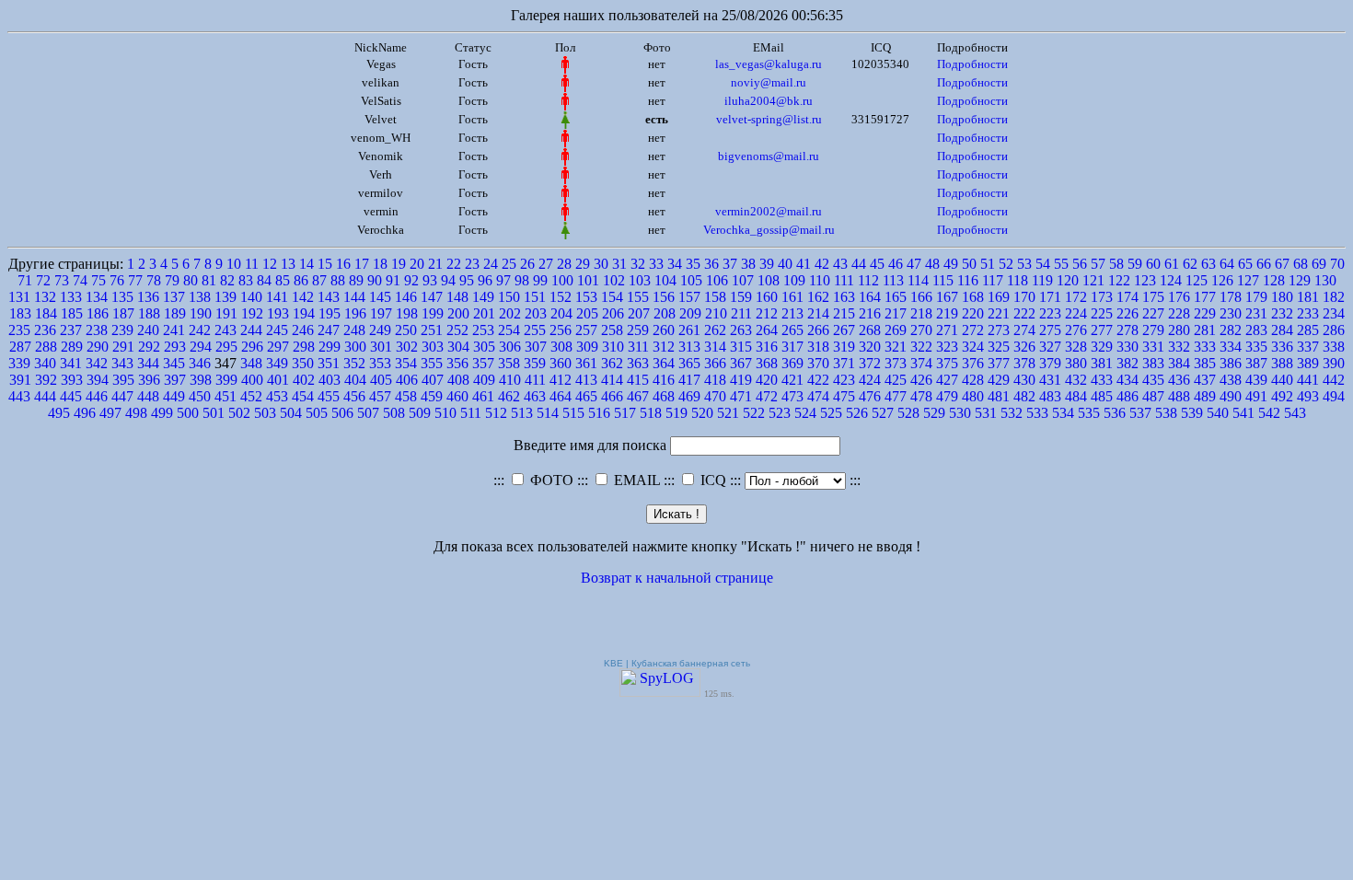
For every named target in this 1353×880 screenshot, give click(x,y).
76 (117, 280)
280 (1179, 330)
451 (225, 396)
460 (457, 396)
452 (251, 396)
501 (213, 413)
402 (304, 380)
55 (1061, 264)
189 (175, 313)
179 (1256, 297)
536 (1115, 413)
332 (1179, 346)
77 (135, 280)
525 (831, 413)
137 (174, 297)
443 (19, 396)
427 (947, 380)
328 (1076, 346)
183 (20, 313)
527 (883, 413)
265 (792, 330)
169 (999, 297)
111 (844, 280)
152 (560, 297)
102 (614, 280)
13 (288, 264)
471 (741, 396)
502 (239, 413)
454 (303, 396)
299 (329, 346)
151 (535, 297)
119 (1042, 280)
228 (1179, 313)
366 (715, 363)
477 (896, 396)
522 (754, 413)
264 (767, 330)
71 (24, 280)
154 (612, 297)
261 (689, 330)
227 (1153, 313)
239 (122, 330)
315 (741, 346)
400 (252, 380)
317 (792, 346)
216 (870, 313)
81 (209, 280)
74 (80, 280)
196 (355, 313)
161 (792, 297)
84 (264, 280)
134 (97, 297)
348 (251, 363)
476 (870, 396)
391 (20, 380)
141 (277, 297)
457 (380, 396)
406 (407, 380)
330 (1127, 346)
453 (277, 396)
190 (201, 313)
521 (728, 413)
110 (819, 280)
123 (1145, 280)
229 (1205, 313)
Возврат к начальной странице (677, 577)
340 (45, 363)
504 (291, 413)
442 (1334, 380)
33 (656, 264)
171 (1050, 297)
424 (870, 380)
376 (973, 363)
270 (921, 330)
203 (536, 313)
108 (768, 280)
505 (317, 413)
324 (973, 346)
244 (251, 330)
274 (1024, 330)
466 (612, 396)
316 (767, 346)
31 (619, 264)
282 (1231, 330)
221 (999, 313)
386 (1231, 363)
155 (638, 297)
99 (540, 280)
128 (1274, 280)
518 (651, 413)
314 (715, 346)
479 (947, 396)
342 (97, 363)
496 (85, 413)
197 (381, 313)
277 (1102, 330)
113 (893, 280)
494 (1334, 396)
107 (743, 280)
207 (639, 313)
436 (1179, 380)
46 (895, 264)
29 (582, 264)
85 (282, 280)
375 (947, 363)
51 (987, 264)
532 (1011, 413)
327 (1050, 346)
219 (947, 313)
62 (1190, 264)
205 (587, 313)
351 (329, 363)
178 (1231, 297)
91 (393, 280)
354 (406, 363)
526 (857, 413)
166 (921, 297)
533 (1037, 413)
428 (973, 380)
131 (19, 297)
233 (1308, 313)
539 (1192, 413)
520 (702, 413)
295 (226, 346)
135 (122, 297)
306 (510, 346)
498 (136, 413)
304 (458, 346)
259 (638, 330)
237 (71, 330)
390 (1334, 363)
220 (973, 313)
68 (1300, 264)
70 (1337, 264)
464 (560, 396)
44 (858, 264)
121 (1093, 280)
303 (433, 346)
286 (1334, 330)
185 (72, 313)
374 (921, 363)
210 (716, 313)
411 (535, 380)
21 (435, 264)
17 (361, 264)
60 (1153, 264)
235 (19, 330)
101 (588, 280)
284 (1282, 330)
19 (398, 264)
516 (599, 413)
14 (306, 264)
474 (818, 396)
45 (877, 264)
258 (612, 330)
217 (896, 313)
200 (458, 313)
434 (1127, 380)
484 (1076, 396)
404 (355, 380)
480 (973, 396)
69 (1319, 264)
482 (1024, 396)
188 (149, 313)
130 (1325, 280)
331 (1153, 346)
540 (1218, 413)
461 (483, 396)
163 (844, 297)
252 (457, 330)
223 (1050, 313)
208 (664, 313)
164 (870, 297)
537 (1140, 413)
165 (896, 297)
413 (586, 380)
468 (664, 396)
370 (818, 363)
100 (562, 280)
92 (411, 280)
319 (844, 346)
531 (986, 413)
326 (1024, 346)
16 (343, 264)
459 (432, 396)
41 (803, 264)
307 (536, 346)
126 (1222, 280)
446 (97, 396)
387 (1256, 363)
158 (715, 297)
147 (432, 297)
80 (190, 280)
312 (664, 346)
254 (509, 330)
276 (1076, 330)
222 (1024, 313)
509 (420, 413)
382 (1127, 363)
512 (496, 413)
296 (252, 346)
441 (1308, 380)
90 (374, 280)
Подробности (972, 64)
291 (123, 346)
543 (1295, 413)
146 (406, 297)
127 (1248, 280)
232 (1282, 313)
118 (1017, 280)
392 (46, 380)
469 (689, 396)
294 (201, 346)
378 (1024, 363)
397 (175, 380)
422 (818, 380)
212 (767, 313)
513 (522, 413)
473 (792, 396)
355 (432, 363)
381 (1102, 363)
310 (613, 346)
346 (200, 363)
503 (265, 413)
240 (148, 330)
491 (1256, 396)
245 (277, 330)
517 (625, 413)
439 (1256, 380)
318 (818, 346)
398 (201, 380)
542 (1269, 413)
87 (319, 280)
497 (110, 413)
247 (329, 330)
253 (483, 330)
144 (354, 297)
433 (1102, 380)
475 (844, 396)
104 (665, 280)
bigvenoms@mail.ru (768, 156)
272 (973, 330)
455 (329, 396)
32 (637, 264)
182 (1334, 297)
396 (149, 380)
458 (406, 396)
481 (999, 396)
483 (1050, 396)
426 (921, 380)
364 (664, 363)
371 (844, 363)
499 (162, 413)
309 (587, 346)
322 (921, 346)
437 (1205, 380)
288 (46, 346)
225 (1102, 313)
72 (43, 280)
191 (226, 313)
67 (1282, 264)
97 (503, 280)
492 (1282, 396)
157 (689, 297)
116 (967, 280)
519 (676, 413)
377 (999, 363)
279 (1153, 330)
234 (1334, 313)
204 (561, 313)
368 (767, 363)
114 (918, 280)
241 (174, 330)
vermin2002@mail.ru (768, 211)
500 (188, 413)
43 (840, 264)
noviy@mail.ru (768, 82)
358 (509, 363)
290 (98, 346)
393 (72, 380)
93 (429, 280)
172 (1076, 297)
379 (1050, 363)
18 (380, 264)
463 (535, 396)
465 (586, 396)
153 (586, 297)
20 (417, 264)
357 (483, 363)
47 (914, 264)
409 (484, 380)
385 (1205, 363)
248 (354, 330)
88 (337, 280)
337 (1308, 346)
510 (445, 413)
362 (612, 363)
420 (767, 380)
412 (560, 380)
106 (717, 280)
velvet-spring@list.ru (769, 119)
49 (950, 264)
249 (380, 330)
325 (999, 346)
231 (1256, 313)
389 (1308, 363)
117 (992, 280)
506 (342, 413)
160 (767, 297)
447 (122, 396)
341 (71, 363)
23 (472, 264)
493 (1308, 396)
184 (46, 313)
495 (59, 413)
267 (844, 330)
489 (1205, 396)
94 (448, 280)
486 (1127, 396)
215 (844, 313)
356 (457, 363)
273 (999, 330)
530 (960, 413)
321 (896, 346)
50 (969, 264)
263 (741, 330)
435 (1153, 380)
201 (484, 313)
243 (225, 330)
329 (1102, 346)
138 (200, 297)
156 (664, 297)
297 (278, 346)
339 (19, 363)
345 (174, 363)
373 (896, 363)
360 (560, 363)
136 (148, 297)
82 (227, 280)
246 (303, 330)
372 (870, 363)
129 (1300, 280)
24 (490, 264)
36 (711, 264)
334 (1231, 346)
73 (61, 280)
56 (1079, 264)
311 (638, 346)
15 (325, 264)
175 (1153, 297)
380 (1076, 363)
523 (780, 413)
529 (934, 413)
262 (715, 330)
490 (1231, 396)
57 (1098, 264)
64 (1227, 264)
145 (380, 297)
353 (380, 363)
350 (303, 363)
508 (394, 413)
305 (484, 346)
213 (792, 313)
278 (1127, 330)
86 (301, 280)
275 (1050, 330)
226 (1127, 313)
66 (1263, 264)
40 (785, 264)
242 (200, 330)
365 (689, 363)
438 (1231, 380)
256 (560, 330)
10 (233, 264)
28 (564, 264)
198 (407, 313)
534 (1063, 413)
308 (561, 346)
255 (535, 330)
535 (1089, 413)
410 (510, 380)
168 (973, 297)
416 (664, 380)
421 (792, 380)
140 (251, 297)
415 (638, 380)
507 (368, 413)
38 (748, 264)
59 (1135, 264)
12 (269, 264)
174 (1127, 297)
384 (1179, 363)
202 (510, 313)
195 (329, 313)
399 (226, 380)
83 (245, 280)
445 (71, 396)
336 (1282, 346)
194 (304, 313)
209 (690, 313)
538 (1166, 413)
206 (613, 313)
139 (225, 297)
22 (453, 264)
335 (1256, 346)
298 (304, 346)
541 (1243, 413)
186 (98, 313)
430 (1024, 380)
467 (638, 396)
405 (381, 380)
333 (1205, 346)
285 (1308, 330)
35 (693, 264)
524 (805, 413)
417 (689, 380)
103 (640, 280)
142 (303, 297)
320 (870, 346)
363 (638, 363)
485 (1102, 396)
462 (509, 396)
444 (45, 396)
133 (71, 297)
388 (1282, 363)
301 (381, 346)
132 (45, 297)
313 (689, 346)
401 (278, 380)
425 (896, 380)
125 (1196, 280)
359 (535, 363)
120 (1068, 280)
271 (947, 330)
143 (329, 297)
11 (252, 264)
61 (1171, 264)
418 (715, 380)
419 (741, 380)
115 (943, 280)
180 (1282, 297)
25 (509, 264)
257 (586, 330)
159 (741, 297)
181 (1308, 297)
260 (664, 330)
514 (548, 413)
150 (509, 297)
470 (715, 396)
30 (601, 264)
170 (1024, 297)
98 (522, 280)
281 (1205, 330)
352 (354, 363)
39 (766, 264)
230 (1231, 313)
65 (1245, 264)
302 (407, 346)
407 (433, 380)
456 (354, 396)
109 (794, 280)
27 (545, 264)
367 (741, 363)
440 (1282, 380)
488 (1179, 396)
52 (1006, 264)
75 (98, 280)
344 (148, 363)
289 (72, 346)
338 (1334, 346)
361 (586, 363)
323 (947, 346)
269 (896, 330)
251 (432, 330)
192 (252, 313)
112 (868, 280)
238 (97, 330)
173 (1102, 297)
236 (45, 330)
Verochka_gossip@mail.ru (769, 230)
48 (932, 264)
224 (1076, 313)
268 (870, 330)
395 (123, 380)
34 (674, 264)
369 (792, 363)
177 (1205, 297)
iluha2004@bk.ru (768, 101)
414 (612, 380)
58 (1116, 264)
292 (149, 346)
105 (691, 280)
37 (730, 264)
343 (122, 363)
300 (355, 346)
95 (466, 280)
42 (822, 264)
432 (1076, 380)
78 (153, 280)
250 (406, 330)
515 (573, 413)
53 (1024, 264)
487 (1153, 396)
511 (470, 413)
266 (818, 330)
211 (741, 313)
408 (458, 380)
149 (483, 297)
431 (1050, 380)
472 (767, 396)
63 (1208, 264)
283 (1256, 330)
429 (999, 380)
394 (98, 380)
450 (200, 396)
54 (1042, 264)
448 (148, 396)
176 (1179, 297)
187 (123, 313)
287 (20, 346)
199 (433, 313)
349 (277, 363)
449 (174, 396)
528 (908, 413)
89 (356, 280)
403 (329, 380)
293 (175, 346)
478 (921, 396)
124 (1171, 280)
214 (818, 313)
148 (457, 297)
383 (1153, 363)
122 (1119, 280)
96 (485, 280)
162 (818, 297)
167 (947, 297)
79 (172, 280)
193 (278, 313)
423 (844, 380)
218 (921, 313)
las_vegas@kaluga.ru (768, 64)
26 (527, 264)
